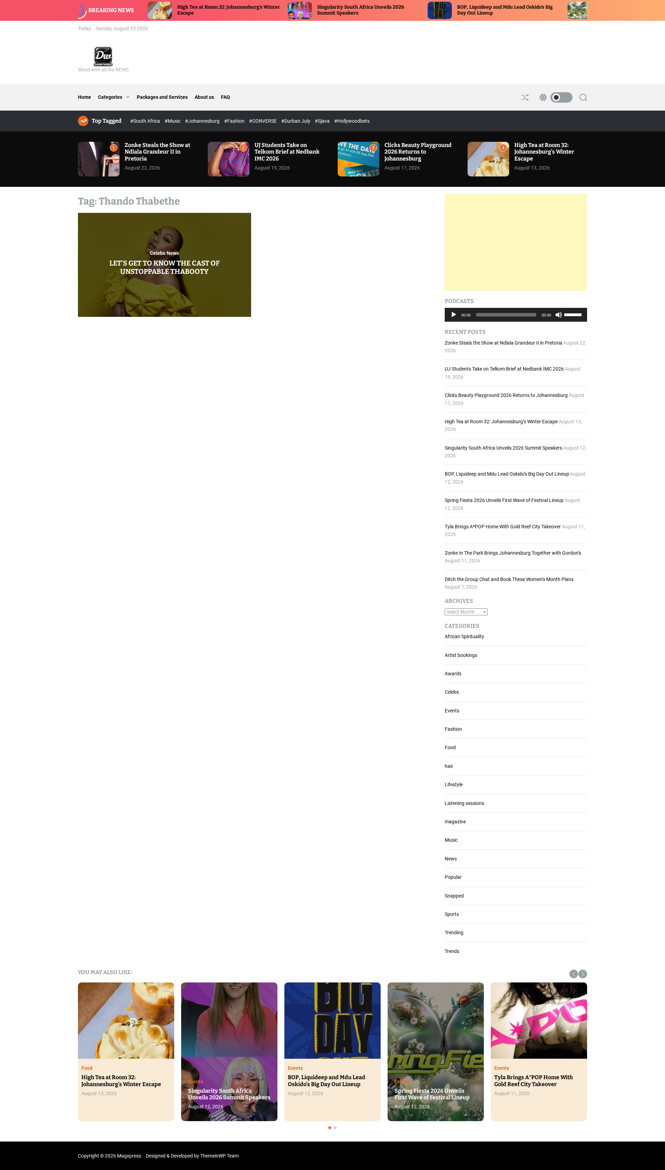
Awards (453, 673)
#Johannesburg (203, 121)
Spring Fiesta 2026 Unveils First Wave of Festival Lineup (504, 500)
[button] (573, 974)
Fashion (453, 729)
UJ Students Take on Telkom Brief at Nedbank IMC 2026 (287, 152)
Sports (452, 914)
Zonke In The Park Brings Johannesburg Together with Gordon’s (513, 553)
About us (204, 97)
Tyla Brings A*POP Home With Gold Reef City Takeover (503, 526)
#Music (173, 121)
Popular (453, 877)
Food (450, 747)
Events (452, 710)
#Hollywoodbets (352, 121)
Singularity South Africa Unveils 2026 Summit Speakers (503, 448)
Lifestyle (454, 784)
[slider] (574, 314)
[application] (516, 315)
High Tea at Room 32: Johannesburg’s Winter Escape (544, 152)
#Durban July (296, 121)
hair (449, 766)
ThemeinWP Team (219, 1156)
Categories (110, 97)
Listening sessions (464, 803)
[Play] (453, 320)
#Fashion (235, 121)
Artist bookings (461, 655)
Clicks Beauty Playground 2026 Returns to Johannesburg (418, 152)
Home (84, 97)
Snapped (454, 896)
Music (451, 840)
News (173, 253)
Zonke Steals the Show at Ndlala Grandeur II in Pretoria (157, 152)
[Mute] (558, 320)
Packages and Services (162, 97)
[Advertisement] (516, 242)
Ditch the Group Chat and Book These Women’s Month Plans (509, 579)
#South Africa (145, 121)
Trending (454, 932)
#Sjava (323, 121)
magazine (455, 821)
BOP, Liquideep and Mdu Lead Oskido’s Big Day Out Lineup (507, 474)
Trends (452, 951)
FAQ (225, 97)
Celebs (157, 253)
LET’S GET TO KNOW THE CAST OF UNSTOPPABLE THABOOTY (164, 267)
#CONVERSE (263, 121)
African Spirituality (464, 636)
